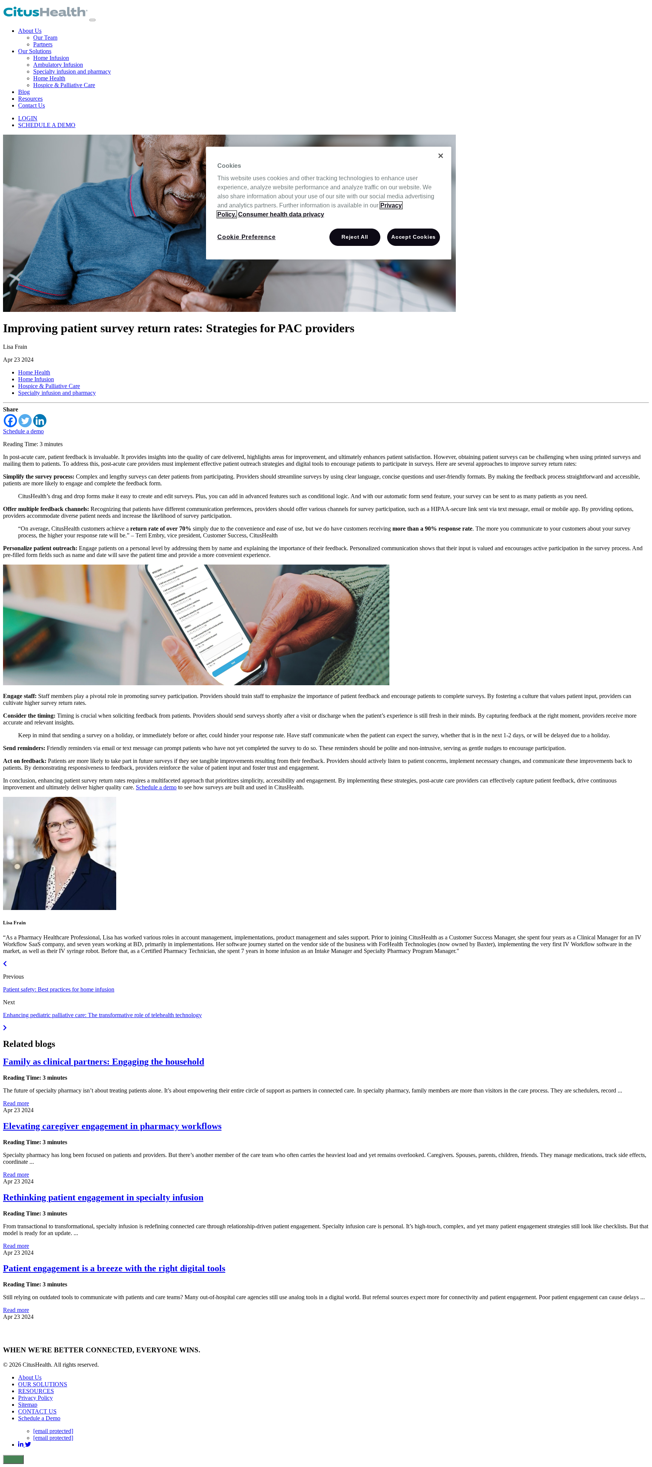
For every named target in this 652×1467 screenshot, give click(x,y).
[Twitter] (25, 420)
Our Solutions (34, 51)
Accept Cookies (413, 237)
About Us (30, 31)
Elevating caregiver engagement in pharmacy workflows (112, 1126)
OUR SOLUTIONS (42, 1384)
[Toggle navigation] (92, 20)
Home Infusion (51, 58)
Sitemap (27, 1404)
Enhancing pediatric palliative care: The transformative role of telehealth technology (102, 1015)
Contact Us (31, 105)
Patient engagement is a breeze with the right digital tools (114, 1268)
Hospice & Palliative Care (64, 85)
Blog (24, 92)
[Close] (440, 155)
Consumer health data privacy (281, 214)
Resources (30, 98)
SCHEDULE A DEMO (46, 125)
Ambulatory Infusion (58, 64)
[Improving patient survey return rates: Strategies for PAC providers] (229, 310)
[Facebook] (10, 420)
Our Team (45, 37)
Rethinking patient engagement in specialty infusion (103, 1197)
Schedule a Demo (39, 1418)
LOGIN (27, 118)
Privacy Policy (35, 1398)
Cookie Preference (246, 237)
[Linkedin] (39, 420)
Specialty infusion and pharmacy (72, 71)
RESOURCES (36, 1391)
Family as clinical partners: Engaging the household (103, 1061)
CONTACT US (37, 1411)
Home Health (49, 78)
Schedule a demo (23, 431)
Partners (42, 44)
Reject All (354, 237)
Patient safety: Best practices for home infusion (58, 989)
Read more (16, 1103)
